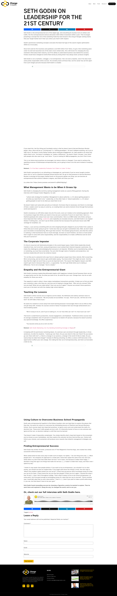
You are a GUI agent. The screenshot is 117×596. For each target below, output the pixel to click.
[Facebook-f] (24, 586)
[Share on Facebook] (32, 29)
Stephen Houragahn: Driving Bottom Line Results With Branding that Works (86, 578)
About (90, 3)
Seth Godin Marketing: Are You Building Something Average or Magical (52, 328)
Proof (98, 3)
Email (25, 547)
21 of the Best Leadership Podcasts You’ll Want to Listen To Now (50, 168)
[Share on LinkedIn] (66, 29)
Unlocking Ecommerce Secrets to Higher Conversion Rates (87, 570)
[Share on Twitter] (49, 29)
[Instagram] (32, 586)
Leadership (46, 219)
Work (94, 3)
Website (26, 554)
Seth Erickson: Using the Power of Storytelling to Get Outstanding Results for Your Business (86, 585)
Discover (104, 3)
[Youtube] (28, 586)
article (31, 512)
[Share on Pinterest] (84, 29)
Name (25, 541)
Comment (27, 523)
